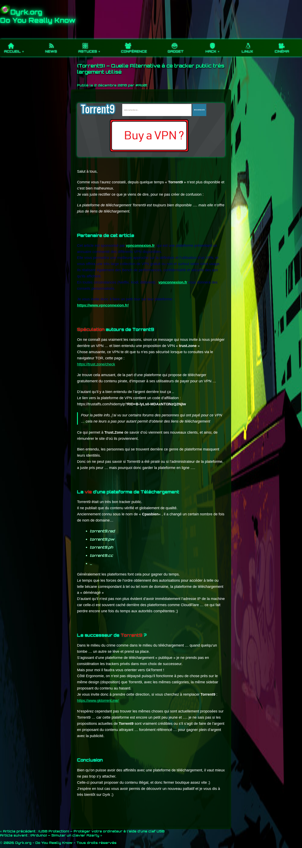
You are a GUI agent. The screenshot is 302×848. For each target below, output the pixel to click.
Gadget (176, 51)
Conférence (134, 51)
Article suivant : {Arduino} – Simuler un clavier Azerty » (51, 835)
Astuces (87, 51)
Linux (247, 51)
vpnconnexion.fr (140, 246)
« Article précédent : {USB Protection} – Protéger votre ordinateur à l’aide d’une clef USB (82, 831)
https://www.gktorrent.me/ (98, 701)
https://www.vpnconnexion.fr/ (103, 305)
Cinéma (282, 51)
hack (210, 51)
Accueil (12, 51)
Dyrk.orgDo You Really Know (38, 16)
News (51, 51)
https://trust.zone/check (96, 364)
